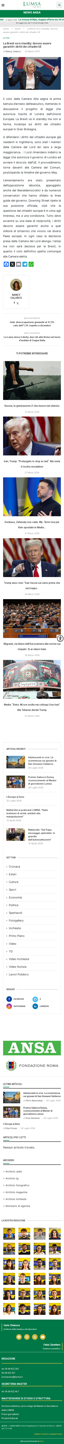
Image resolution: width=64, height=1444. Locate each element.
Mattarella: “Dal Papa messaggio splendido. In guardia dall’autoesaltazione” (41, 834)
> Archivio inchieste (14, 1199)
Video (12, 943)
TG (11, 951)
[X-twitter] (35, 1337)
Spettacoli (15, 912)
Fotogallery (16, 920)
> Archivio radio (12, 1171)
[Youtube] (43, 1337)
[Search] (59, 5)
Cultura (13, 882)
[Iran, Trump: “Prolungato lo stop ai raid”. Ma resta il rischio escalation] (32, 436)
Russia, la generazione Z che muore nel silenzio (32, 405)
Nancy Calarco (13, 51)
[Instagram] (27, 1337)
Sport (12, 889)
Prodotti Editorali (10, 1418)
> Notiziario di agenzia (16, 1206)
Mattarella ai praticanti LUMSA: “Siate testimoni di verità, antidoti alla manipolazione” (27, 813)
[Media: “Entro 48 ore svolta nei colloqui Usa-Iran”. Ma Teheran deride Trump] (32, 679)
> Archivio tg (10, 1178)
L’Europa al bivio (15, 797)
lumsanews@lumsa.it (12, 1377)
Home (6, 28)
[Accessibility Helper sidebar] (60, 638)
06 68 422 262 (12, 1369)
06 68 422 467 (12, 1391)
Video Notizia (17, 966)
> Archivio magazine (15, 1192)
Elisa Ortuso (11, 1128)
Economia (15, 897)
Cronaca (14, 866)
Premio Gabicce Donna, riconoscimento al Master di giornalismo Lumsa (42, 780)
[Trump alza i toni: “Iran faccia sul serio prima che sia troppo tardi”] (32, 557)
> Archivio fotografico (16, 1185)
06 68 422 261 (8, 1373)
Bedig (42, 1441)
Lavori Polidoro (19, 974)
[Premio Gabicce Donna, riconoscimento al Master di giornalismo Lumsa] (15, 782)
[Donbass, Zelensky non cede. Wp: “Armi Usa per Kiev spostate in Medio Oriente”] (32, 496)
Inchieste (15, 928)
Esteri (18, 28)
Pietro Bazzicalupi (34, 1100)
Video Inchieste (19, 959)
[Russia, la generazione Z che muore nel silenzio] (32, 380)
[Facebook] (19, 1337)
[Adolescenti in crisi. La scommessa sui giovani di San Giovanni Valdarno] (15, 762)
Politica (13, 905)
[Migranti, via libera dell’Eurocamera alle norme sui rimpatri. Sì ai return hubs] (32, 618)
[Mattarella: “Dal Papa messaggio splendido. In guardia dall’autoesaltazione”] (15, 834)
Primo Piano (17, 935)
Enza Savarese (33, 1118)
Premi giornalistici (10, 1414)
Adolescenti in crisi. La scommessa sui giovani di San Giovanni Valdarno (42, 760)
